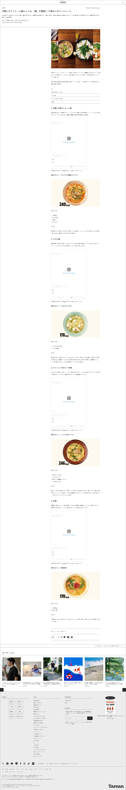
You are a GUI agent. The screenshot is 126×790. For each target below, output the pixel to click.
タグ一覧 (46, 763)
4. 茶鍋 (52, 101)
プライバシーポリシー (20, 771)
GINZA (22, 769)
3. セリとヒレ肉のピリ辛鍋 (56, 98)
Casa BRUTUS (11, 769)
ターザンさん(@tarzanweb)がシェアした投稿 (61, 166)
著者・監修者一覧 (41, 763)
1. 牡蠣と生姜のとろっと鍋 (56, 92)
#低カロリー (63, 631)
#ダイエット (53, 631)
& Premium (31, 769)
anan (3, 769)
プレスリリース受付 (74, 763)
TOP (96, 645)
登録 (89, 718)
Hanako (26, 769)
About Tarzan (56, 763)
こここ (3, 771)
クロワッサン (18, 769)
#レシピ (58, 631)
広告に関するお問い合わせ (65, 763)
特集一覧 (51, 763)
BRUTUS (6, 769)
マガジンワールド (12, 771)
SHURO (7, 771)
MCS (50, 769)
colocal (35, 769)
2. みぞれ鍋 (53, 95)
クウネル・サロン (41, 769)
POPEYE (46, 769)
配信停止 (73, 723)
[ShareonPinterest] (72, 637)
